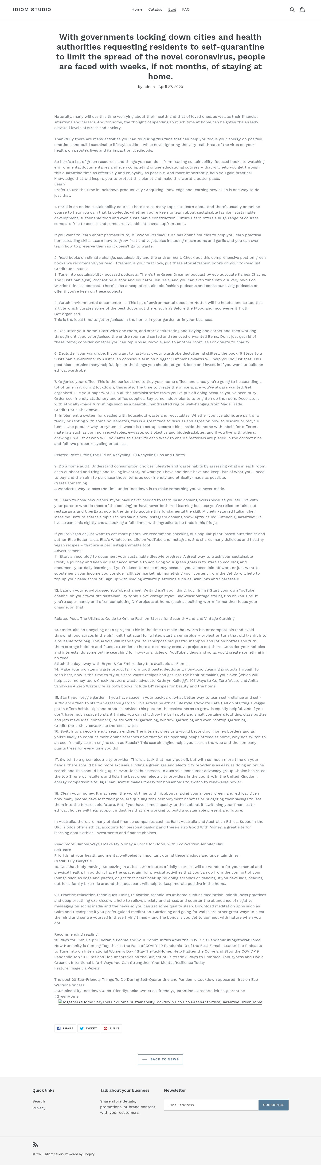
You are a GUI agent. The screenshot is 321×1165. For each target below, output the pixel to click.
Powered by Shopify (79, 1154)
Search (38, 1101)
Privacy (39, 1108)
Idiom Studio (32, 9)
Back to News (164, 1059)
